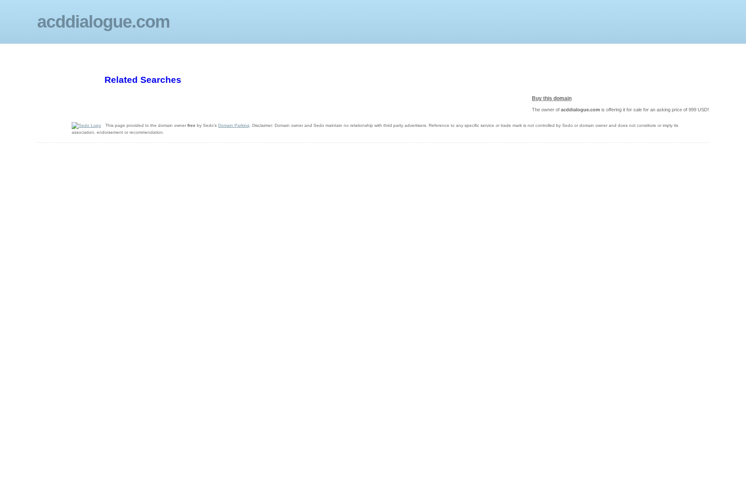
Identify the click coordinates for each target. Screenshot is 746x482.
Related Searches (142, 80)
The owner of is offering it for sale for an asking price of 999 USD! (620, 109)
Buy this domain (552, 98)
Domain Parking (234, 125)
